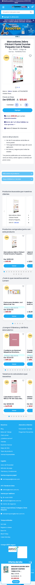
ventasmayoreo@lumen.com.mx (13, 514)
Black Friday (4, 534)
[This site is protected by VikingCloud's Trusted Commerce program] (22, 552)
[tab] (4, 271)
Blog (2, 429)
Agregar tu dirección (11, 17)
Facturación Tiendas (25, 429)
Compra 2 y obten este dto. (11, 308)
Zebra (10, 91)
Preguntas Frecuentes (26, 432)
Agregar (17, 110)
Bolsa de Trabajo (6, 432)
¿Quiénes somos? (6, 438)
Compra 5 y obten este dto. (11, 356)
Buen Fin (3, 531)
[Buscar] (31, 12)
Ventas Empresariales (8, 454)
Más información (10, 118)
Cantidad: (10, 105)
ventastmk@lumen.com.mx (12, 501)
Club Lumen (5, 435)
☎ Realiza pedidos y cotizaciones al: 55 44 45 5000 (16, 1)
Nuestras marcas (6, 445)
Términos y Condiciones (9, 471)
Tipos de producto (7, 451)
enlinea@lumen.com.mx (11, 490)
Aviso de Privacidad (7, 465)
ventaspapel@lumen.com (11, 479)
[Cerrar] (33, 20)
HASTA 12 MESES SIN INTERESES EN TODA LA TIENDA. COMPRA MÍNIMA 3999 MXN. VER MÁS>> (17, 21)
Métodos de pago (6, 468)
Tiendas (3, 442)
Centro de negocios (9, 504)
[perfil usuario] (28, 7)
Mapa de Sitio (5, 448)
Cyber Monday (5, 537)
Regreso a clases (6, 527)
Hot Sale (3, 524)
